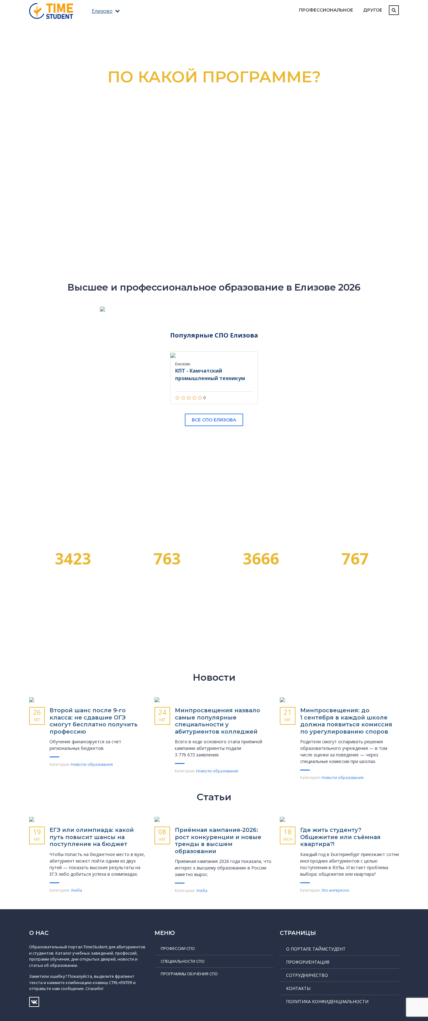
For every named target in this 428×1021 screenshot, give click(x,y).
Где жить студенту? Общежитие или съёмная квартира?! (340, 837)
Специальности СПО (183, 961)
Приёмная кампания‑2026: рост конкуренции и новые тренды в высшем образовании (218, 841)
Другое (372, 10)
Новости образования (92, 764)
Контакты (298, 988)
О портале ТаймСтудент (316, 949)
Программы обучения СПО (189, 974)
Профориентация (307, 962)
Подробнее (254, 183)
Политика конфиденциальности (327, 1001)
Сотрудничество (307, 975)
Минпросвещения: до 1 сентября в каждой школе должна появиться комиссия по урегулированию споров (346, 721)
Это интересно (335, 890)
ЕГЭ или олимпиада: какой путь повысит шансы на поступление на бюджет (92, 837)
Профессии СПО (178, 948)
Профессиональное (326, 10)
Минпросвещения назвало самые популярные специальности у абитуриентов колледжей (217, 721)
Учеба (76, 890)
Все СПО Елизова (214, 420)
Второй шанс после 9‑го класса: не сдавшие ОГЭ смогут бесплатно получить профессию (94, 721)
